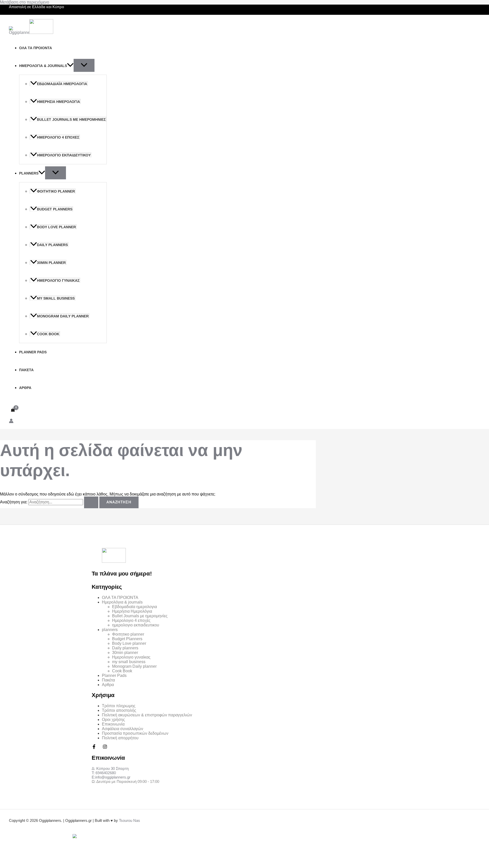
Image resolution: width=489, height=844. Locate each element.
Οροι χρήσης (113, 719)
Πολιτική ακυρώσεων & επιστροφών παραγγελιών (147, 715)
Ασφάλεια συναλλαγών (122, 729)
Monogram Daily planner (63, 316)
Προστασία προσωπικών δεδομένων (135, 733)
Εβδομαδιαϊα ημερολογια (62, 84)
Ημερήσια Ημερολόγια (58, 102)
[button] (70, 66)
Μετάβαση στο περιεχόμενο (24, 2)
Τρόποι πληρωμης (118, 706)
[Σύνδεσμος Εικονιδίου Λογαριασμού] (11, 421)
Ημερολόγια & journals (43, 66)
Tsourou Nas (129, 820)
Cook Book (48, 334)
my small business (56, 298)
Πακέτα (26, 370)
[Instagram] (105, 747)
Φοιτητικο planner (56, 191)
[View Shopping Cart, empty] (13, 409)
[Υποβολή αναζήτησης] (91, 502)
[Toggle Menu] (84, 65)
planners (28, 173)
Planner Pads (33, 352)
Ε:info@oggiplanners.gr (111, 777)
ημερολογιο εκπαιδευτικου (64, 155)
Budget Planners (54, 209)
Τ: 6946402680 (104, 773)
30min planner (51, 263)
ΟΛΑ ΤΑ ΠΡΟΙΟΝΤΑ (35, 48)
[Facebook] (94, 747)
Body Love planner (56, 227)
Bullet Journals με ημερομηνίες (71, 119)
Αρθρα (25, 388)
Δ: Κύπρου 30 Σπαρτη (110, 768)
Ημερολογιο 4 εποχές (58, 137)
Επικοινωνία (113, 724)
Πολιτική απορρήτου (120, 738)
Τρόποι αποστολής (119, 710)
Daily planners (52, 245)
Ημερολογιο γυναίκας (58, 280)
